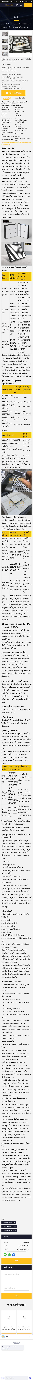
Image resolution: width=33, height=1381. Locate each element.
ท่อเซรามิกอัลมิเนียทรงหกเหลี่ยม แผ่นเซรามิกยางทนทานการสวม (24, 1328)
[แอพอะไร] (9, 1255)
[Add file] (2, 1378)
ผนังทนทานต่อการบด (9, 1222)
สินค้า (8, 24)
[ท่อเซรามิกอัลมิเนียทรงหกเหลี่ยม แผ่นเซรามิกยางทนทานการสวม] (24, 1317)
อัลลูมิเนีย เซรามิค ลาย (9, 1230)
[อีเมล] (13, 1254)
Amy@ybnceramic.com (10, 1)
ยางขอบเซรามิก (16, 24)
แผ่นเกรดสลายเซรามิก (9, 1226)
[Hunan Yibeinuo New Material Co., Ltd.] (9, 5)
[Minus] (30, 1337)
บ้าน (2, 24)
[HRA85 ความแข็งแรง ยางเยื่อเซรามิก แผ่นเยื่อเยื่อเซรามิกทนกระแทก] (20, 44)
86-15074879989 (26, 1)
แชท (27, 5)
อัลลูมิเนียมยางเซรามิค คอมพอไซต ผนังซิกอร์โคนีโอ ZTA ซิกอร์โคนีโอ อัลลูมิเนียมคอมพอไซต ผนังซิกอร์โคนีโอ (8, 1328)
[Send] (30, 1378)
